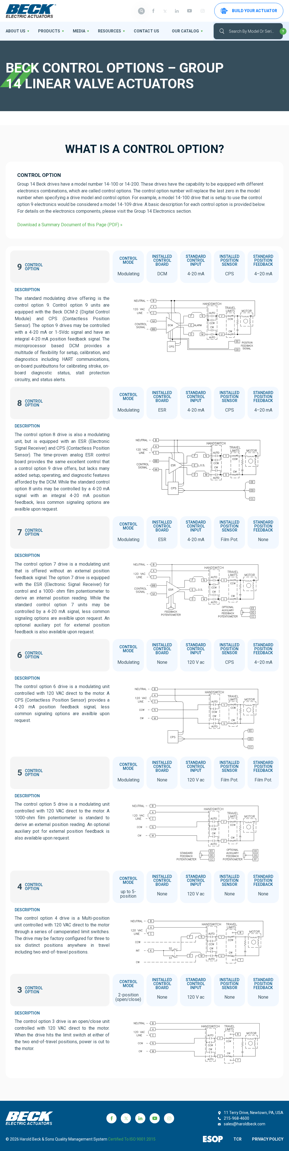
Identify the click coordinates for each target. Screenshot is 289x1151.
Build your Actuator (254, 10)
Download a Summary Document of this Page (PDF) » (69, 224)
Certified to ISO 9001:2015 (132, 1139)
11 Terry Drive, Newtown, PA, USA (253, 1112)
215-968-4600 (236, 1118)
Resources (109, 31)
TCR (237, 1139)
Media (79, 31)
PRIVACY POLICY (267, 1139)
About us (15, 31)
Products (49, 31)
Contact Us (146, 31)
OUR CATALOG (185, 31)
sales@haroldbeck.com (244, 1124)
